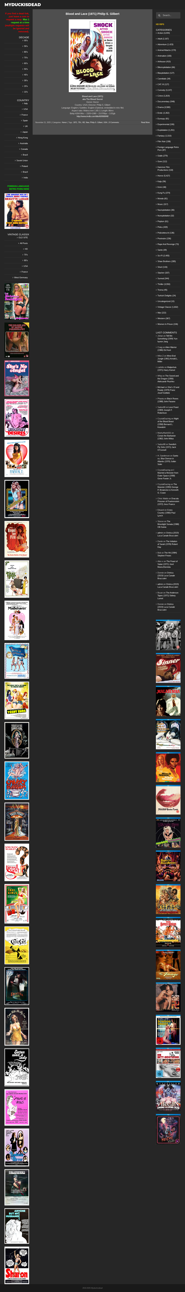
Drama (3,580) (164, 107)
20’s (26, 86)
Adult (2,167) (163, 39)
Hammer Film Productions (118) (165, 168)
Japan (25, 132)
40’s (26, 75)
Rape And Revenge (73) (168, 244)
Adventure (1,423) (165, 44)
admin (160, 533)
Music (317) (163, 204)
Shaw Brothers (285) (167, 261)
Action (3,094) (164, 33)
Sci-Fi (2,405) (163, 255)
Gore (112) (162, 161)
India (26, 177)
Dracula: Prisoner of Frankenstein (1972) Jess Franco (168, 501)
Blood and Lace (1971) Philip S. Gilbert (92, 13)
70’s (26, 57)
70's (79, 122)
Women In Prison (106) (168, 324)
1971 (75, 122)
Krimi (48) (162, 187)
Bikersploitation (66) (166, 67)
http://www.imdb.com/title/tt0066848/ (92, 116)
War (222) (162, 313)
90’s (26, 46)
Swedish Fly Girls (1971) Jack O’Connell (167, 447)
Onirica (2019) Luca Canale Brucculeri (166, 576)
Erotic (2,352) (163, 113)
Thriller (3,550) (164, 284)
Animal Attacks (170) (167, 50)
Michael (161, 387)
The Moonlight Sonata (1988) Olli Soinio (168, 524)
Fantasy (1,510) (164, 136)
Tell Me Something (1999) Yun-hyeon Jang (168, 339)
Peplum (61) (163, 221)
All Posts (24, 243)
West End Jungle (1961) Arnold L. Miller (168, 359)
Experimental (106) (166, 124)
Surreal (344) (163, 278)
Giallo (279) (163, 156)
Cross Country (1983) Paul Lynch (166, 513)
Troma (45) (162, 290)
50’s (26, 69)
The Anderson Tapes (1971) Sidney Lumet (168, 595)
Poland (25, 166)
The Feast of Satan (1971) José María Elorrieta (168, 564)
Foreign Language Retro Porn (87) (168, 148)
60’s (26, 63)
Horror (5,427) (164, 176)
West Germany (21, 277)
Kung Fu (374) (164, 193)
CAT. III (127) (163, 84)
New (87, 122)
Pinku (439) (163, 227)
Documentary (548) (166, 101)
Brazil (25, 155)
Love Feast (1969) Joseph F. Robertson (168, 410)
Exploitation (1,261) (166, 130)
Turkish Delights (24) (167, 295)
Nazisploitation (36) (166, 210)
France (25, 115)
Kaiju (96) (162, 181)
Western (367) (164, 318)
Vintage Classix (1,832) (168, 307)
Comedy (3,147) (165, 90)
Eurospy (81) (163, 118)
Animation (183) (164, 56)
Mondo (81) (163, 198)
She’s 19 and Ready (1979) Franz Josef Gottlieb (168, 390)
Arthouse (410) (164, 61)
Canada (24, 149)
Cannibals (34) (164, 78)
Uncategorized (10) (166, 301)
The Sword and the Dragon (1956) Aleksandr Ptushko (168, 379)
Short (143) (162, 267)
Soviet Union (22, 160)
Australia (24, 143)
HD (83, 122)
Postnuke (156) (164, 238)
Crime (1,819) (164, 96)
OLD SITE (23, 237)
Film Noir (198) (164, 141)
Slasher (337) (163, 273)
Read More (145, 122)
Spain (25, 120)
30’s (26, 80)
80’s (26, 52)
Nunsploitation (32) (166, 215)
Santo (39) (162, 250)
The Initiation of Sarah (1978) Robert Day (168, 544)
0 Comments (114, 122)
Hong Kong (23, 137)
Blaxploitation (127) (166, 73)
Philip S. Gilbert (96, 122)
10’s (26, 92)
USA (105, 122)
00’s (26, 40)
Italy (26, 103)
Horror (64, 122)
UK (26, 126)
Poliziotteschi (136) (166, 233)
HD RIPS (160, 24)
